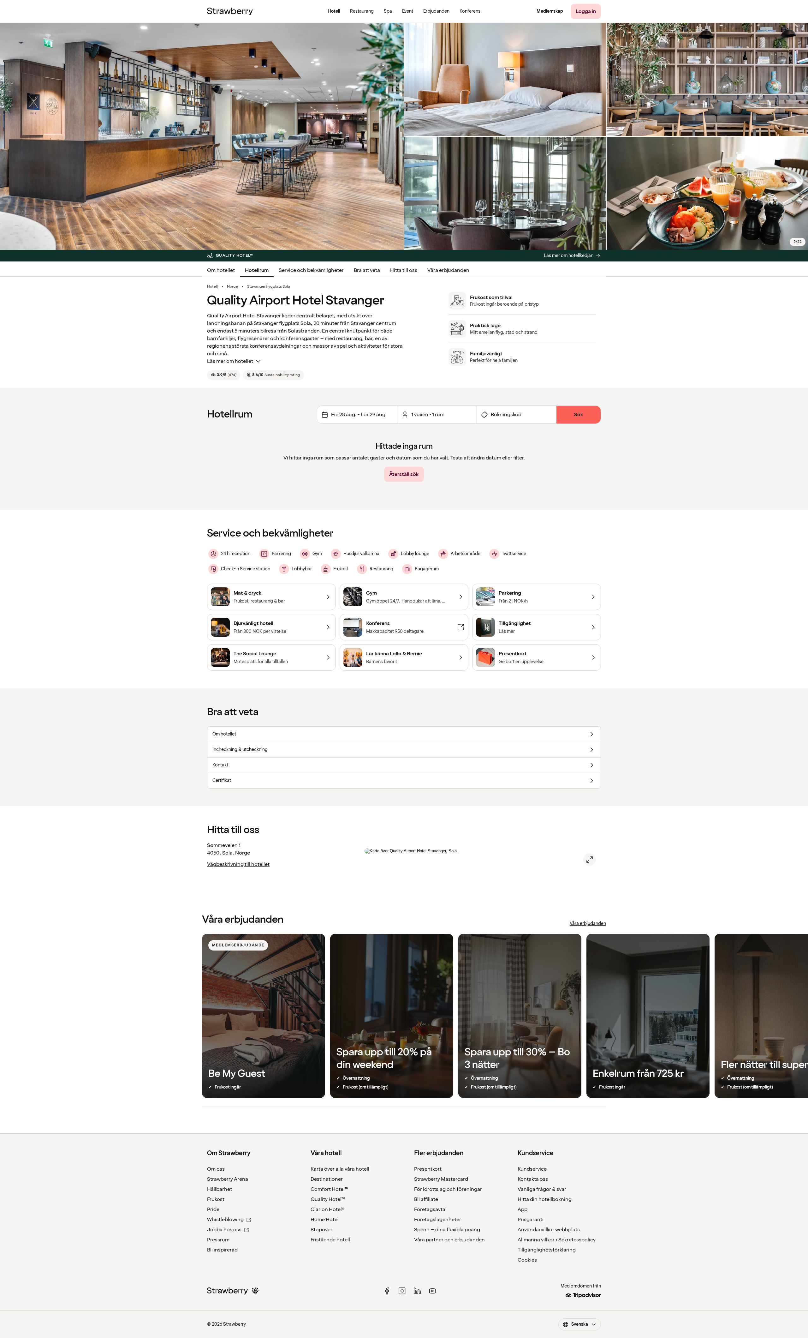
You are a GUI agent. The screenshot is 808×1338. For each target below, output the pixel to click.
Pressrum (218, 1239)
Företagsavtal (430, 1209)
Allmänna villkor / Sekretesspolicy (557, 1239)
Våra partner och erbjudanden (449, 1239)
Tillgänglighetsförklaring (547, 1249)
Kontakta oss (533, 1179)
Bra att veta (367, 270)
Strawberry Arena (227, 1179)
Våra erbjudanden (448, 270)
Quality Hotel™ (328, 1199)
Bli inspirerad (222, 1249)
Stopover (321, 1229)
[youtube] (432, 1291)
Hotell (212, 286)
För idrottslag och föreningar (448, 1189)
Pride (213, 1209)
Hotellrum (257, 270)
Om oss (216, 1169)
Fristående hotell (330, 1239)
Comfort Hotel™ (329, 1189)
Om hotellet (221, 270)
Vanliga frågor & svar (542, 1189)
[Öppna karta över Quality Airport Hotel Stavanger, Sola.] (589, 859)
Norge (232, 286)
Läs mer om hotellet (230, 361)
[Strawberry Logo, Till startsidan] (230, 11)
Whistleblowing (225, 1219)
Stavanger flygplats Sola (268, 286)
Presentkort (428, 1169)
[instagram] (402, 1291)
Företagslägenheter (437, 1219)
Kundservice (532, 1169)
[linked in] (417, 1291)
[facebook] (387, 1291)
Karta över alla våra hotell (340, 1169)
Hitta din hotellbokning (545, 1199)
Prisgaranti (531, 1219)
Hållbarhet (219, 1189)
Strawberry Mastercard (441, 1179)
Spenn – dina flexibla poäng (447, 1229)
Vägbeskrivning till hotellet (238, 864)
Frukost (215, 1199)
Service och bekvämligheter (311, 270)
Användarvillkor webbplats (549, 1229)
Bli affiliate (426, 1199)
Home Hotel (325, 1219)
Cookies (527, 1260)
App (522, 1209)
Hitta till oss (403, 270)
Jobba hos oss (224, 1229)
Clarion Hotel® (327, 1209)
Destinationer (327, 1179)
